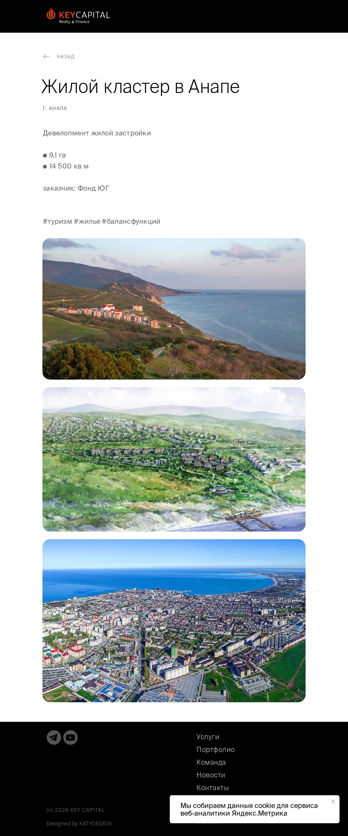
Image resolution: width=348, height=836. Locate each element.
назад (66, 56)
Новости (211, 775)
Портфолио (215, 749)
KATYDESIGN (95, 823)
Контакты (212, 787)
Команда (211, 762)
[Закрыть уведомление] (333, 801)
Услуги (207, 736)
